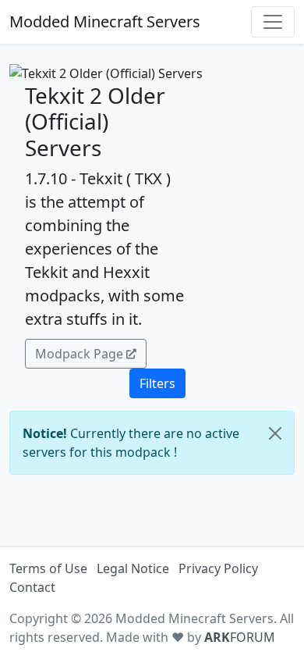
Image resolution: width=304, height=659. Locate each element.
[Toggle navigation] (273, 21)
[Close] (275, 433)
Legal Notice (133, 568)
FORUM (239, 637)
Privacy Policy (218, 568)
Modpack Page (79, 353)
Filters (157, 383)
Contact (32, 587)
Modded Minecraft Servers (104, 21)
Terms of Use (48, 568)
